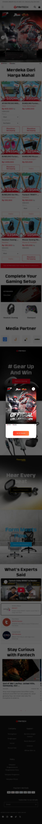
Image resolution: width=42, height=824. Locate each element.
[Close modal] (33, 389)
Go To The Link (21, 433)
